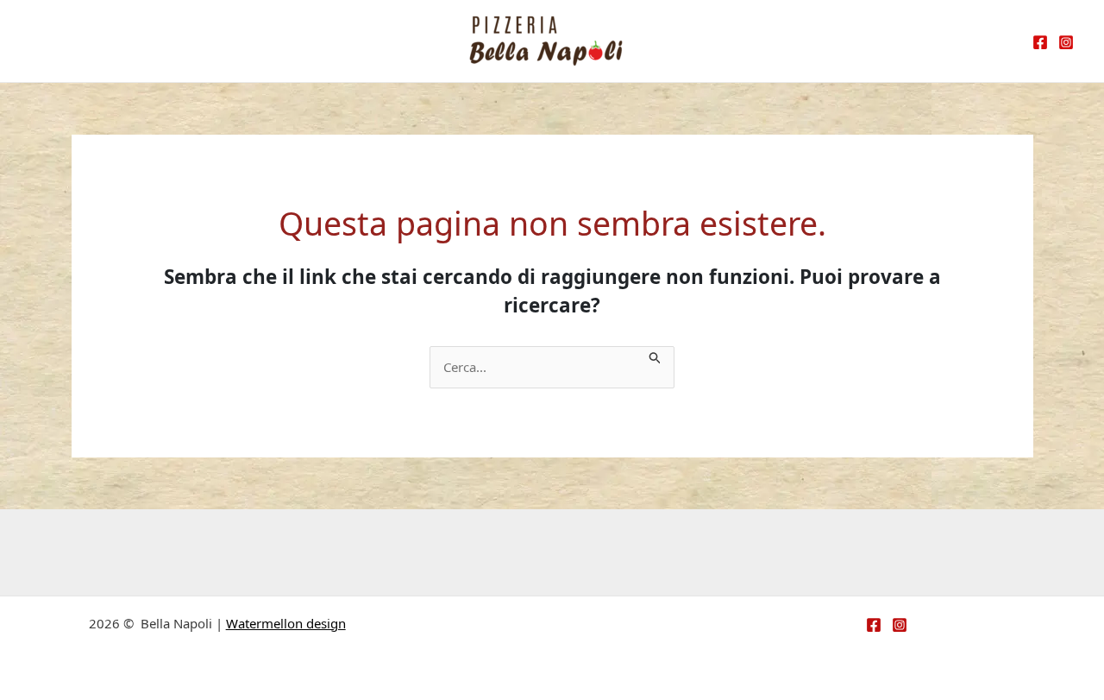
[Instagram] (1066, 42)
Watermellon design (286, 623)
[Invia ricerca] (655, 356)
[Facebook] (1040, 42)
